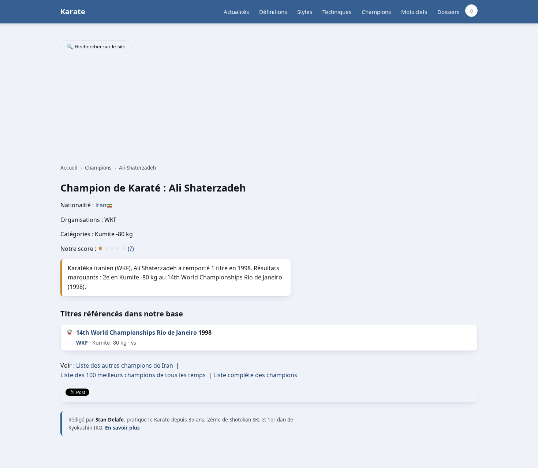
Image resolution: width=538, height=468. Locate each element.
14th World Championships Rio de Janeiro (136, 332)
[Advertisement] (269, 109)
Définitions (273, 11)
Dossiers (448, 11)
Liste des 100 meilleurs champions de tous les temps (133, 375)
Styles (304, 11)
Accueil (69, 167)
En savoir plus (122, 427)
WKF (82, 342)
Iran (101, 205)
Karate (72, 11)
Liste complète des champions (255, 375)
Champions (376, 11)
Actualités (236, 11)
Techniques (336, 11)
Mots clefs (414, 11)
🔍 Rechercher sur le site (96, 46)
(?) (131, 249)
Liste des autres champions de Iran (124, 365)
